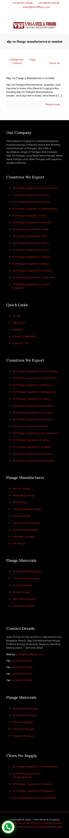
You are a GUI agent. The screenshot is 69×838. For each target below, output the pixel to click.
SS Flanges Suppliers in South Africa (35, 378)
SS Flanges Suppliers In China (31, 250)
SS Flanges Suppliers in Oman (31, 195)
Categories (16, 59)
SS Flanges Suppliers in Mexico (31, 264)
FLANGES (18, 329)
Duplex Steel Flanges (25, 708)
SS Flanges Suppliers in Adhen (31, 440)
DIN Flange (19, 543)
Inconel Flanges (22, 585)
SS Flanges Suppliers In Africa (31, 243)
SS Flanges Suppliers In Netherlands (35, 209)
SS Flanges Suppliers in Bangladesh (35, 392)
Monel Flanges (22, 592)
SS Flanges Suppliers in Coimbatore (35, 766)
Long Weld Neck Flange (27, 509)
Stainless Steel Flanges (27, 571)
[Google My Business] (45, 12)
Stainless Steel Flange (26, 523)
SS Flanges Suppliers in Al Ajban (32, 447)
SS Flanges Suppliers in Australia (33, 419)
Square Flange (22, 516)
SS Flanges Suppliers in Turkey (31, 399)
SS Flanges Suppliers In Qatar (31, 229)
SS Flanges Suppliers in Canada (32, 270)
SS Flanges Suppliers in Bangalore (34, 791)
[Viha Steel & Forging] (34, 24)
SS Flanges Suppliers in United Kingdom (31, 286)
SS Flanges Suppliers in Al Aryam (33, 454)
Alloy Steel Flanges (24, 599)
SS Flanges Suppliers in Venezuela (34, 277)
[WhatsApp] (25, 12)
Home (16, 316)
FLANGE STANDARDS (25, 336)
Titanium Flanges (23, 736)
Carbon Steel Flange (25, 530)
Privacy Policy (15, 827)
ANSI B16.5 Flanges (24, 536)
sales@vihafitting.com (36, 7)
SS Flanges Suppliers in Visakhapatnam (27, 775)
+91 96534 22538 (22, 3)
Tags (32, 59)
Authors (17, 63)
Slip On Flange (21, 488)
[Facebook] (30, 12)
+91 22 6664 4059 (22, 667)
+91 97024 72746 (21, 674)
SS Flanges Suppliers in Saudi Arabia (35, 188)
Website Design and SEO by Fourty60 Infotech (35, 823)
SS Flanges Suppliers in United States (35, 371)
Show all (54, 63)
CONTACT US (21, 343)
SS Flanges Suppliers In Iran (29, 215)
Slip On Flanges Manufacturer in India (30, 78)
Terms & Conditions (38, 827)
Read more (53, 104)
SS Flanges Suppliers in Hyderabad (34, 798)
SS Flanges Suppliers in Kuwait (31, 202)
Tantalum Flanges (24, 729)
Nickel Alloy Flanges (25, 715)
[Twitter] (35, 12)
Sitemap (57, 827)
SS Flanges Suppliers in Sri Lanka (33, 412)
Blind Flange (20, 502)
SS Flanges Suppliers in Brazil (30, 426)
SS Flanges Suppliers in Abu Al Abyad (35, 433)
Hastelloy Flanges (23, 606)
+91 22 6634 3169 (21, 661)
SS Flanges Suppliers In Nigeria (32, 257)
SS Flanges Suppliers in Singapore (34, 405)
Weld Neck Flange (24, 495)
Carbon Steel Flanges (26, 578)
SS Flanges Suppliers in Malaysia (33, 385)
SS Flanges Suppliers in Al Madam (33, 460)
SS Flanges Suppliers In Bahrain (32, 222)
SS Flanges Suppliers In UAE (29, 236)
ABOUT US (19, 323)
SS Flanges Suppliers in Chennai (32, 784)
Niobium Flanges (23, 722)
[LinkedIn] (40, 12)
